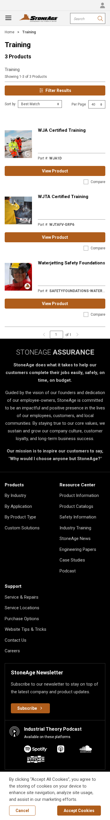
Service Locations (22, 607)
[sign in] (102, 5)
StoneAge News (75, 538)
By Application (18, 506)
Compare (98, 182)
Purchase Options (22, 618)
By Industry (15, 495)
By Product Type (20, 517)
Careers (12, 650)
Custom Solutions (22, 528)
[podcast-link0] (36, 750)
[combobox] (87, 18)
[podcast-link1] (60, 750)
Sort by (10, 104)
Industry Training (75, 528)
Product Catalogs (76, 506)
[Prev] (44, 334)
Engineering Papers (78, 549)
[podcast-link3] (36, 760)
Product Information (79, 495)
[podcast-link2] (85, 750)
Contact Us (15, 640)
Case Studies (72, 560)
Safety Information (78, 517)
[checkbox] (86, 182)
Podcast (68, 571)
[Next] (76, 334)
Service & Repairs (21, 597)
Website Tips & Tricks (25, 629)
